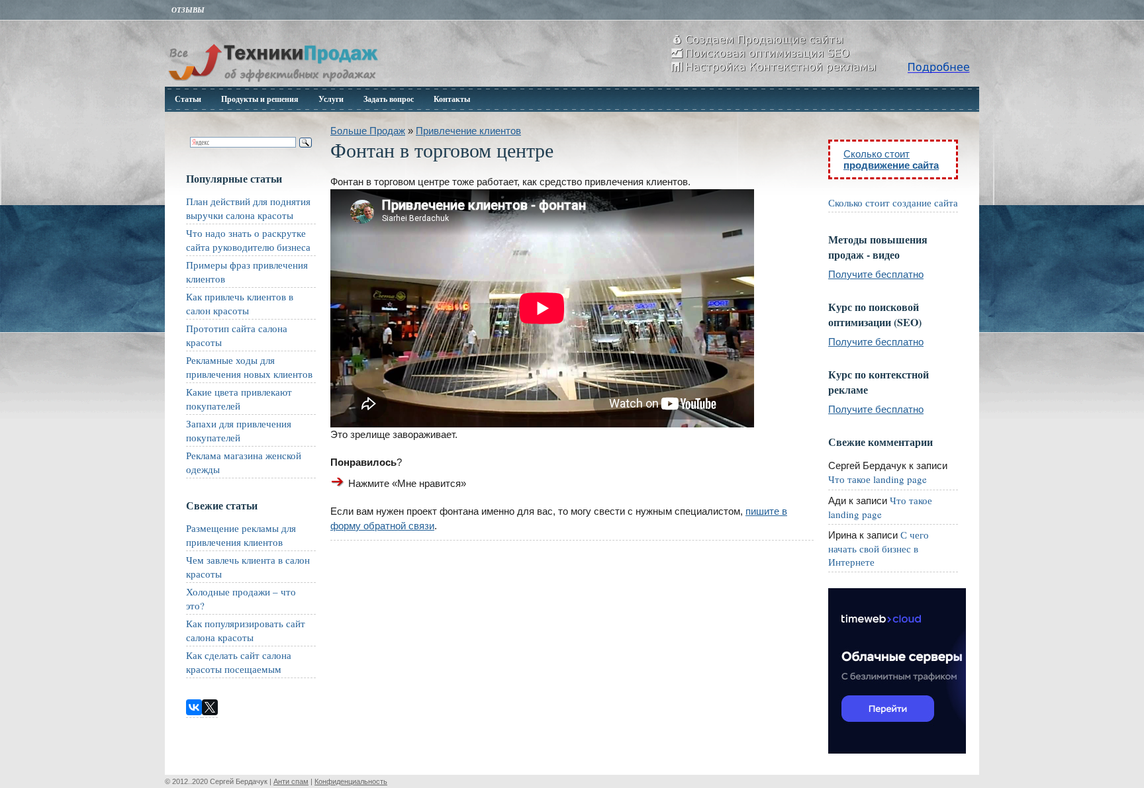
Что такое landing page (877, 479)
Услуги (331, 99)
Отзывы (188, 10)
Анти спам (291, 781)
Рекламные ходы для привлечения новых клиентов (249, 366)
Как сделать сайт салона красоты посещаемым (238, 662)
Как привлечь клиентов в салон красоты (239, 303)
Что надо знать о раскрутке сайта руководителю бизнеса (248, 239)
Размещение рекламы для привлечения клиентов (241, 534)
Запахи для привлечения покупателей (238, 430)
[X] (210, 707)
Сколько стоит (891, 159)
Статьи (188, 99)
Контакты (452, 99)
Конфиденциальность (350, 781)
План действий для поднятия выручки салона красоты (248, 208)
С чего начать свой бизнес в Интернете (878, 548)
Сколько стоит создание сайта (893, 202)
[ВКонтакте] (194, 707)
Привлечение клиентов (468, 130)
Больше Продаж (367, 130)
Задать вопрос (388, 99)
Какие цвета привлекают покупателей (239, 398)
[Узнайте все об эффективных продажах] (273, 83)
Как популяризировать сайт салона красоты (245, 630)
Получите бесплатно (876, 274)
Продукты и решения (260, 99)
